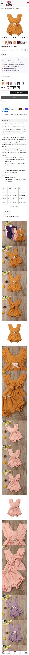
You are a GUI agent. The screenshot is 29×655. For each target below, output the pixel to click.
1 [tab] (2, 37)
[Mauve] (11, 83)
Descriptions (6, 120)
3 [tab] (6, 37)
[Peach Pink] (7, 83)
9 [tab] (20, 37)
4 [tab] (9, 37)
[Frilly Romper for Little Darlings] (14, 24)
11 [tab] (24, 37)
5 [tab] (11, 37)
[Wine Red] (23, 83)
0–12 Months (12, 114)
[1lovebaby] (9, 3)
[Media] (26, 36)
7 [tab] (15, 37)
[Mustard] (2, 83)
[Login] (23, 3)
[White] (15, 83)
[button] (3, 42)
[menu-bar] (3, 3)
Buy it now (14, 97)
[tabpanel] (14, 24)
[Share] (21, 50)
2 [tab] (4, 37)
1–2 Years (17, 114)
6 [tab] (13, 37)
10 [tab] (22, 37)
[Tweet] (23, 50)
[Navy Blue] (19, 83)
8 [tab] (18, 37)
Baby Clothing (23, 114)
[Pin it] (26, 50)
